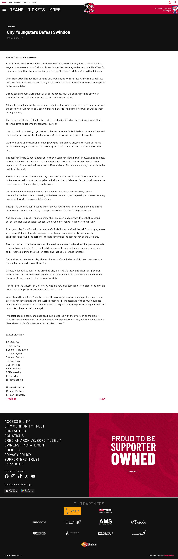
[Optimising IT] (72, 533)
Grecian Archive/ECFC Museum (32, 440)
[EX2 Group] (105, 533)
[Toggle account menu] (169, 2)
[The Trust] (105, 511)
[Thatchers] (39, 533)
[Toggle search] (175, 2)
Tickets (26, 2)
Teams (17, 9)
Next (102, 398)
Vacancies (14, 464)
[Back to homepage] (89, 8)
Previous (11, 398)
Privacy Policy (17, 454)
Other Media (169, 555)
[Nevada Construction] (72, 511)
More (54, 9)
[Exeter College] (138, 533)
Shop (34, 2)
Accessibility (17, 421)
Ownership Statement (25, 445)
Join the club (14, 2)
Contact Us (15, 431)
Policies (12, 450)
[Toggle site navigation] (4, 9)
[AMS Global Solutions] (105, 522)
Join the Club (133, 471)
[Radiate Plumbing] (89, 544)
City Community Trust (24, 426)
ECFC (4, 2)
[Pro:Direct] (39, 522)
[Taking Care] (72, 522)
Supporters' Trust (22, 459)
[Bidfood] (138, 522)
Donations (14, 435)
